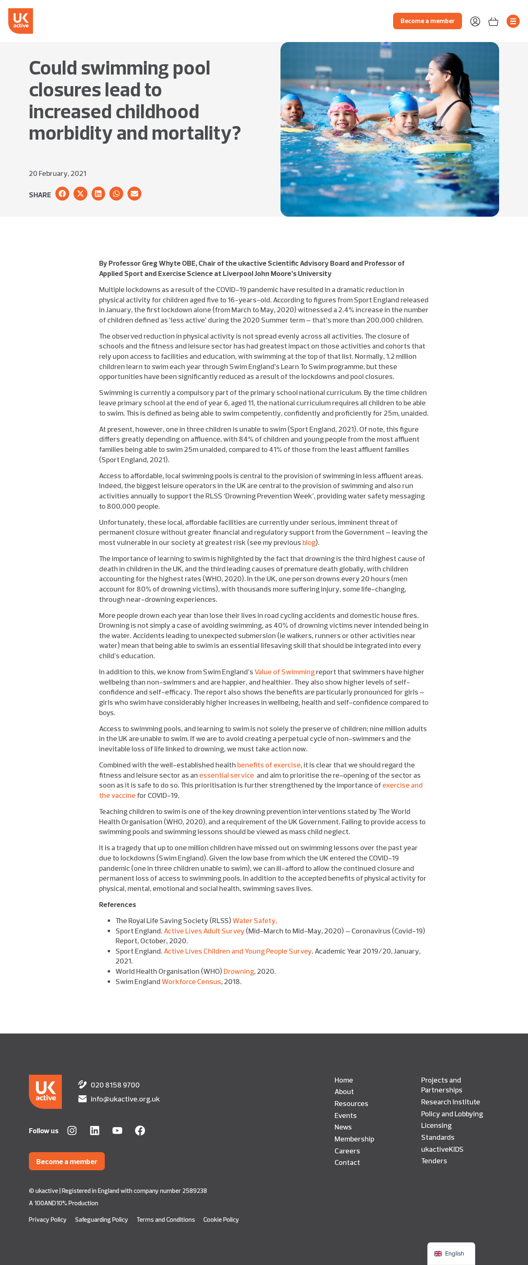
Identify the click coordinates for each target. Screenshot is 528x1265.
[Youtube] (117, 1130)
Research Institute (450, 1101)
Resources (351, 1103)
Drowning (239, 970)
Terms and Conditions (166, 1219)
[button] (62, 194)
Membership (354, 1138)
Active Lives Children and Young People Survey (238, 950)
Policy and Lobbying (452, 1113)
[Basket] (493, 21)
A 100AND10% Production (63, 1203)
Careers (347, 1150)
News (343, 1126)
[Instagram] (72, 1130)
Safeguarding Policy (101, 1219)
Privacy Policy (48, 1219)
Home (344, 1079)
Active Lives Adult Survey (204, 930)
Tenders (434, 1160)
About (344, 1091)
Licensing (436, 1124)
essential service (226, 774)
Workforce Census (191, 981)
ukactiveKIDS (442, 1148)
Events (346, 1115)
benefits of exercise (269, 764)
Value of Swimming (285, 671)
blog (309, 542)
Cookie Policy (221, 1219)
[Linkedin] (95, 1130)
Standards (438, 1136)
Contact (347, 1162)
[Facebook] (140, 1130)
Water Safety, (255, 920)
